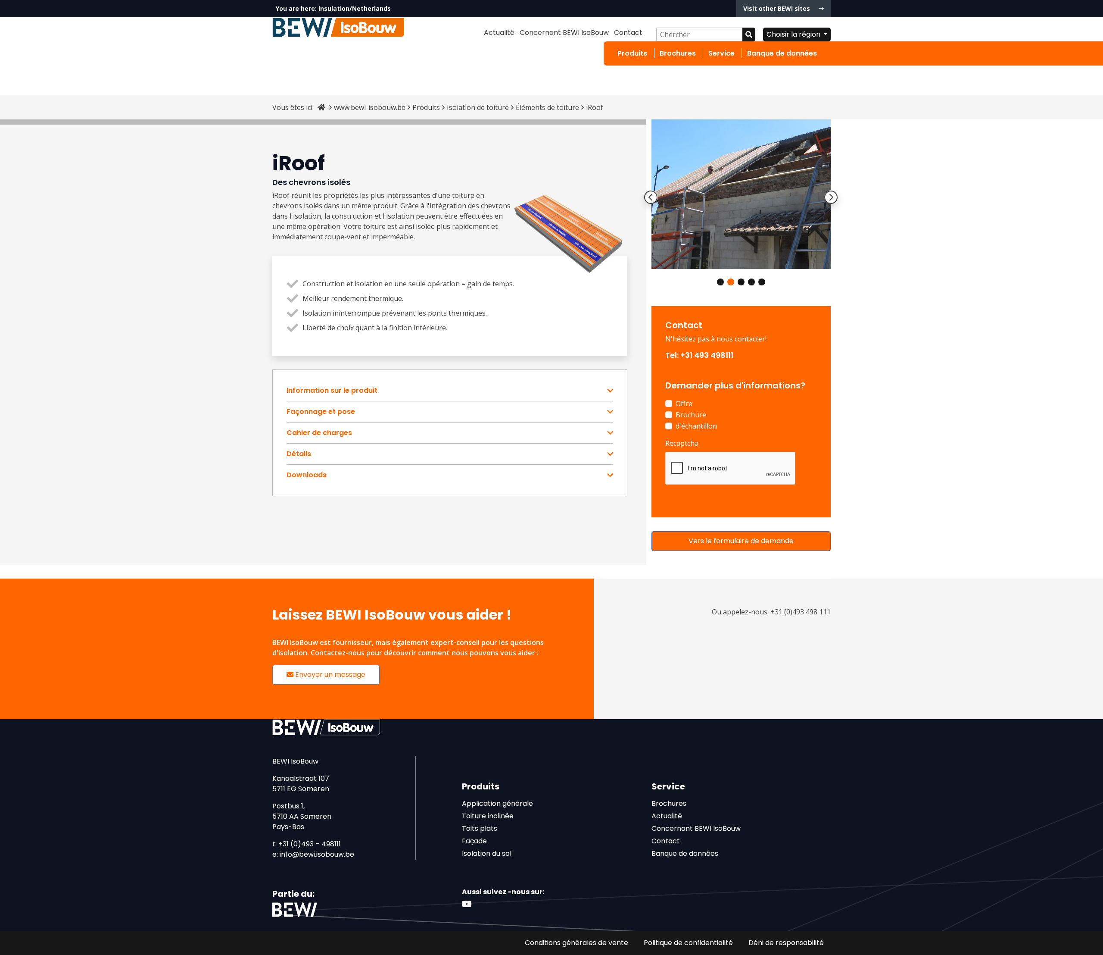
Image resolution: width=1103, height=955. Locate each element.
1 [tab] (720, 282)
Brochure (691, 415)
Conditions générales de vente (576, 943)
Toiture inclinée (488, 816)
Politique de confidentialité (688, 943)
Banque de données (782, 53)
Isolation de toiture (478, 107)
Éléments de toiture (547, 107)
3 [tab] (741, 282)
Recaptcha (681, 443)
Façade (474, 841)
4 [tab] (751, 282)
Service (721, 53)
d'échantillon (696, 426)
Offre (684, 403)
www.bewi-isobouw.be (369, 107)
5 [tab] (761, 282)
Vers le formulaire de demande (741, 541)
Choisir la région (794, 34)
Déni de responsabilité (786, 943)
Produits (632, 53)
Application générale (497, 803)
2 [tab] (730, 282)
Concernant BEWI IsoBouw (564, 33)
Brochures (678, 53)
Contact (628, 33)
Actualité (499, 33)
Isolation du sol (486, 853)
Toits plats (479, 828)
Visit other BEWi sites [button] (777, 8)
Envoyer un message (329, 674)
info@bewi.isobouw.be (317, 854)
